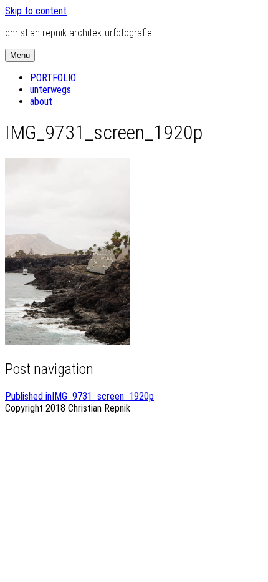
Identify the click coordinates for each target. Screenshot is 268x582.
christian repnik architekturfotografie (78, 33)
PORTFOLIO (53, 78)
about (41, 101)
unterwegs (50, 90)
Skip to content (36, 11)
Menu (20, 55)
